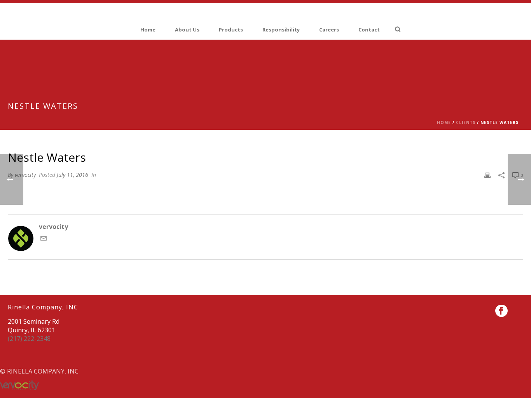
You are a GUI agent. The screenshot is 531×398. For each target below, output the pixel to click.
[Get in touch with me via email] (43, 239)
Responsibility (281, 29)
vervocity (25, 174)
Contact (369, 29)
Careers (329, 29)
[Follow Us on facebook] (501, 311)
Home (147, 29)
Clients (465, 122)
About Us (187, 29)
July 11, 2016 (72, 174)
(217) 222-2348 (29, 338)
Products (231, 29)
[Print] (487, 174)
